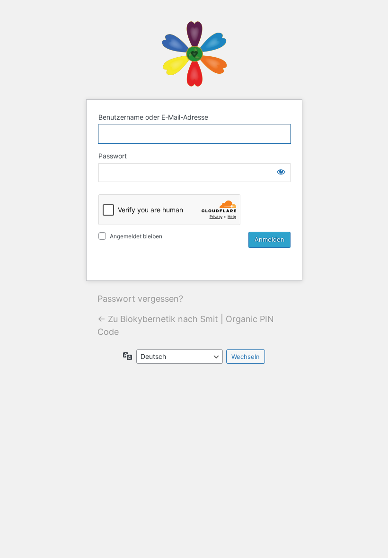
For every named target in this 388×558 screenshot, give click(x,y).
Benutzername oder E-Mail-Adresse (153, 117)
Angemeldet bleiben (136, 236)
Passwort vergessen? (140, 299)
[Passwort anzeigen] (281, 171)
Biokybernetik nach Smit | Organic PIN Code (194, 53)
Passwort (112, 156)
